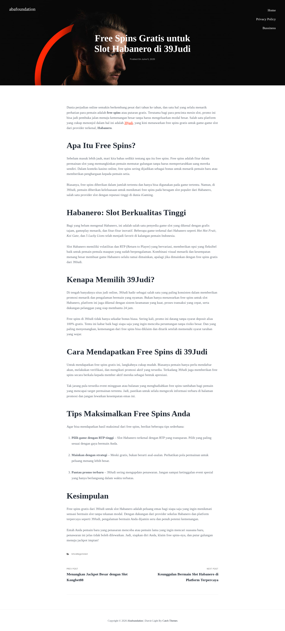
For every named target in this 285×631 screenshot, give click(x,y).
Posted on (142, 59)
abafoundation (22, 9)
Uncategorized (79, 553)
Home (272, 10)
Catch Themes (169, 620)
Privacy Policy (266, 19)
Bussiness (269, 28)
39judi (128, 123)
